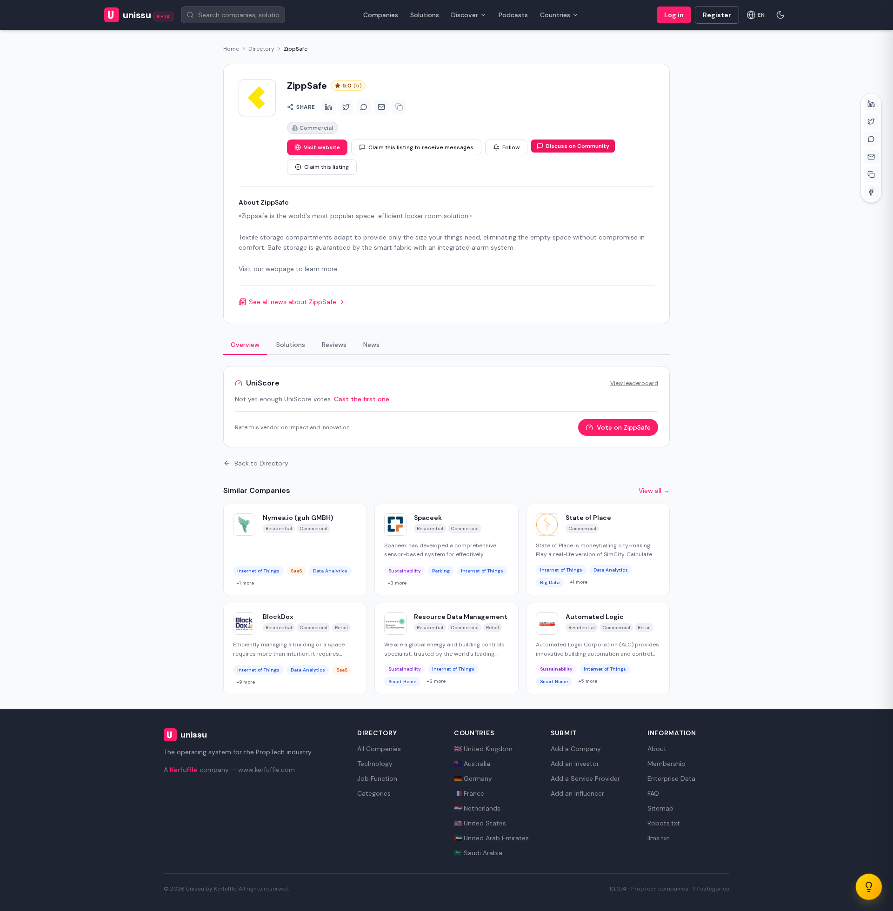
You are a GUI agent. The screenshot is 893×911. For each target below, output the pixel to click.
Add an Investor (575, 763)
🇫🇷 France (469, 793)
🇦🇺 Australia (472, 763)
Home (231, 49)
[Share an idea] (869, 887)
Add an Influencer (577, 793)
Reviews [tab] (334, 344)
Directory (261, 49)
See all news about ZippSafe (292, 302)
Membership (666, 763)
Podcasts (513, 15)
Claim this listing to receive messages (420, 147)
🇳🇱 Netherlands (477, 808)
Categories (374, 793)
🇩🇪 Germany (473, 778)
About (656, 749)
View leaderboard (634, 383)
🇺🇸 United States (480, 823)
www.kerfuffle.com (266, 769)
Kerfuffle (184, 769)
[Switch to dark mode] (780, 15)
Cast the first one (361, 399)
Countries (555, 15)
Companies (380, 15)
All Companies (379, 749)
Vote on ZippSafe (624, 427)
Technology (375, 763)
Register (717, 15)
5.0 (351, 85)
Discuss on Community (577, 146)
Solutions (424, 15)
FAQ (653, 793)
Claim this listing (326, 167)
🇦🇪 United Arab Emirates (491, 838)
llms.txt (658, 838)
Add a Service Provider (585, 778)
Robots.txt (663, 823)
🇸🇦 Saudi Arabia (478, 853)
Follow (511, 147)
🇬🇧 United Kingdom (483, 749)
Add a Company (576, 749)
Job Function (377, 778)
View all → (654, 490)
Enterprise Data (671, 778)
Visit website (322, 147)
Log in (674, 15)
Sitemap (660, 808)
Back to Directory (261, 463)
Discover (464, 15)
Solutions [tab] (290, 344)
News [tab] (371, 344)
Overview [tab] (245, 344)
